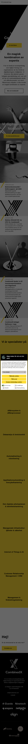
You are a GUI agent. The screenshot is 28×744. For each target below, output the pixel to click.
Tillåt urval (14, 379)
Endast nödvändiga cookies (14, 382)
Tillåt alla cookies (14, 376)
